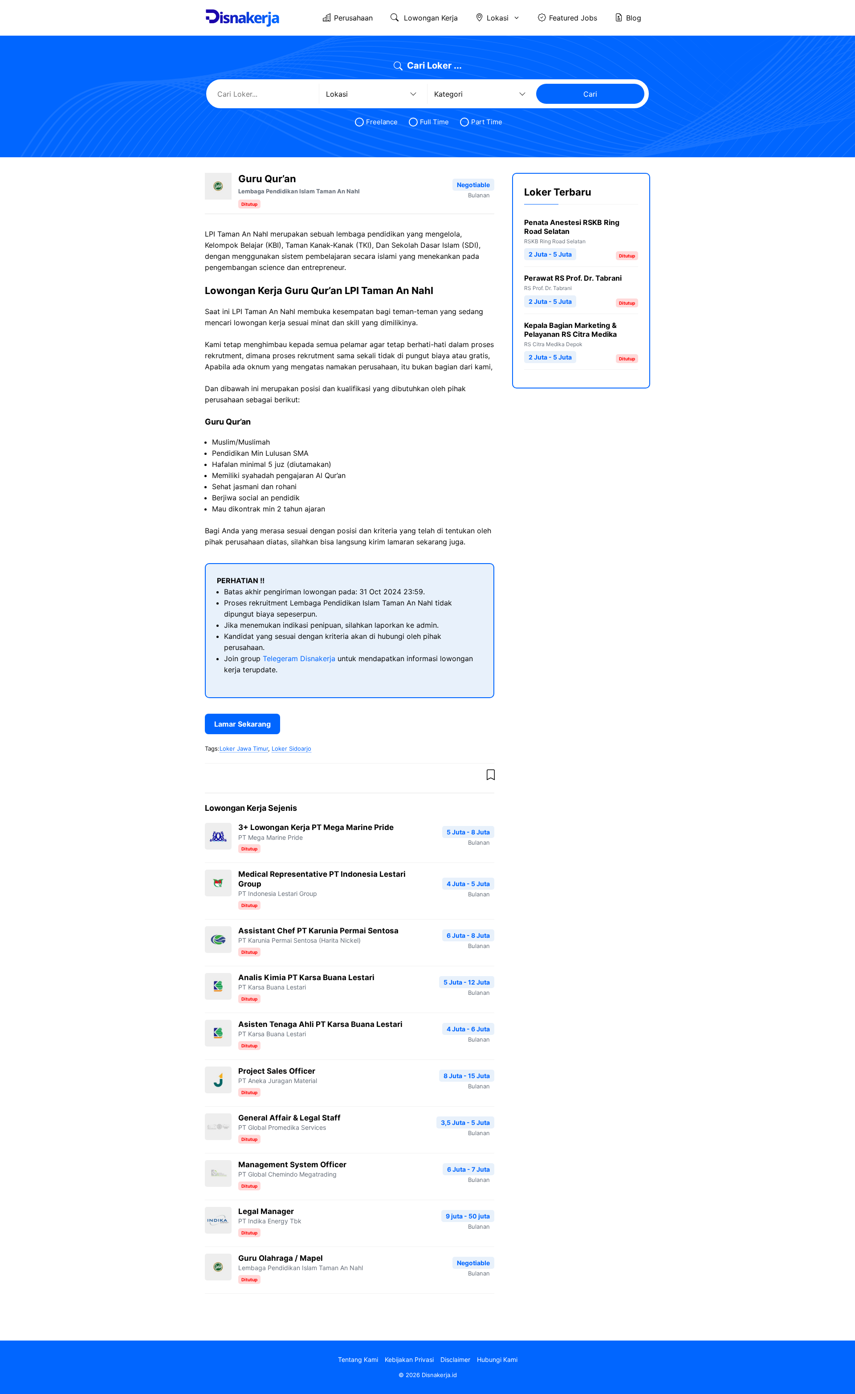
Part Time (486, 122)
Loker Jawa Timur (244, 748)
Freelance (382, 122)
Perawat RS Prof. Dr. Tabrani (573, 278)
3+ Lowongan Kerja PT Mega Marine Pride (316, 827)
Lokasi (498, 17)
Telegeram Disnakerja (299, 658)
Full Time (434, 122)
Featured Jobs (573, 17)
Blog (633, 17)
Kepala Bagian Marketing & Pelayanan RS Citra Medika (570, 330)
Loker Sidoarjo (291, 748)
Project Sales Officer (276, 1071)
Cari (590, 94)
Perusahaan (353, 17)
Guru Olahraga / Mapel (280, 1258)
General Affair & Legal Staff (289, 1117)
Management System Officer (292, 1164)
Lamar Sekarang (242, 723)
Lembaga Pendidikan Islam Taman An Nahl (299, 191)
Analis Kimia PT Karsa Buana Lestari (306, 977)
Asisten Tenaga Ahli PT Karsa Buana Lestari (320, 1024)
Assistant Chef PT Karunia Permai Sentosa (318, 930)
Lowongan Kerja (430, 17)
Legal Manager (266, 1211)
